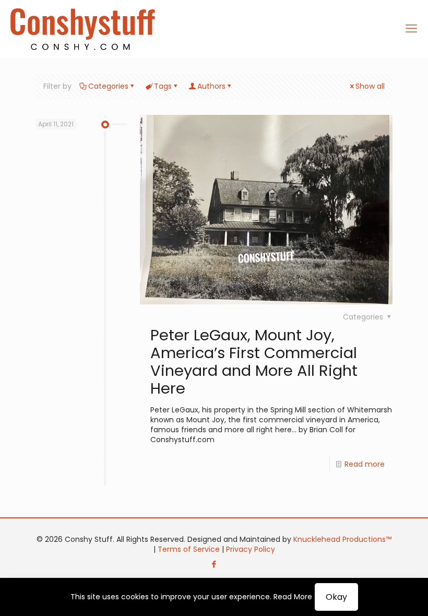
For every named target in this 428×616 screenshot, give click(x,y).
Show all (370, 86)
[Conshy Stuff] (82, 28)
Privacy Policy (250, 549)
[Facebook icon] (214, 564)
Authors (211, 86)
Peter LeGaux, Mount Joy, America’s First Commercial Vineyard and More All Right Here (254, 362)
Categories (108, 86)
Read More (293, 596)
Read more (364, 464)
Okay (336, 597)
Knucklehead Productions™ (342, 539)
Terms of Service (189, 549)
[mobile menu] (411, 29)
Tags (163, 86)
